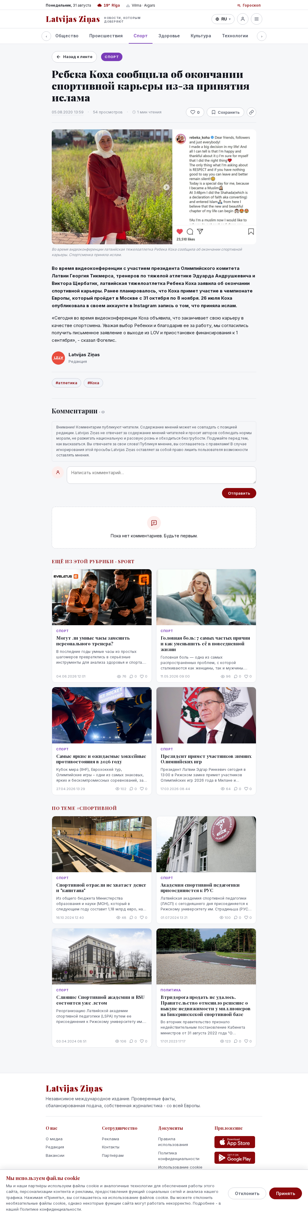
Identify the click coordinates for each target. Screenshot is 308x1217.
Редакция (55, 1146)
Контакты (110, 1146)
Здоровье (169, 35)
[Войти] (242, 19)
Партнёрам (113, 1155)
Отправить (239, 493)
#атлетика (66, 382)
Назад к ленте (77, 56)
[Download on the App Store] (234, 1142)
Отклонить (247, 1193)
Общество (67, 35)
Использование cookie (180, 1167)
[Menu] (256, 19)
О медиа (54, 1138)
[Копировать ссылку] (251, 112)
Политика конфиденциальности (178, 1156)
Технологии (235, 35)
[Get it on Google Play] (234, 1158)
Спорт (141, 35)
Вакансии (55, 1155)
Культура (201, 35)
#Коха (93, 382)
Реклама (110, 1138)
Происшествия (106, 35)
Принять (285, 1193)
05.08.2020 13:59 (68, 112)
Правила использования (173, 1141)
